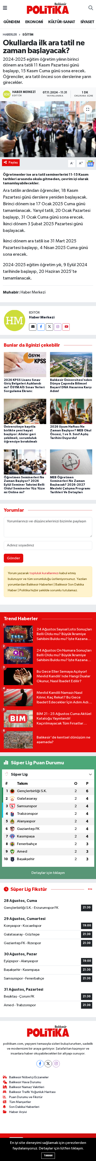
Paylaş (13, 162)
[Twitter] (49, 327)
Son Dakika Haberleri (24, 1107)
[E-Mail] (32, 327)
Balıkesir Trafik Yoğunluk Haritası (32, 1092)
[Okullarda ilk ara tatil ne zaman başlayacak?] (48, 129)
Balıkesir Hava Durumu (25, 1082)
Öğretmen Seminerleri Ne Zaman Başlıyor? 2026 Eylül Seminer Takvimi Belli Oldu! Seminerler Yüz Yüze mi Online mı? (24, 485)
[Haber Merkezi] (14, 320)
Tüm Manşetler (20, 1102)
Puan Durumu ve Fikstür (26, 1097)
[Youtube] (66, 327)
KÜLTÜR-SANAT (61, 22)
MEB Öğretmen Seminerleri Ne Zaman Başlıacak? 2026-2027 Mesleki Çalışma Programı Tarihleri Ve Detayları (70, 485)
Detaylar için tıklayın (48, 873)
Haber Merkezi (41, 317)
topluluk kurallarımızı (44, 573)
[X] (48, 1063)
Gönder (13, 558)
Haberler (10, 34)
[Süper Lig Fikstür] (90, 889)
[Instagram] (57, 327)
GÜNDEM (11, 22)
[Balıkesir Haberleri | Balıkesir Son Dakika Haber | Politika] (47, 8)
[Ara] (90, 8)
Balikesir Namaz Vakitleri (26, 1087)
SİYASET (87, 22)
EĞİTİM (28, 34)
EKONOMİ (34, 22)
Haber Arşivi (18, 1112)
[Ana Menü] (5, 8)
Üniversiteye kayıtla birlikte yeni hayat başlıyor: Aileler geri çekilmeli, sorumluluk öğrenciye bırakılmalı (20, 434)
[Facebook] (41, 327)
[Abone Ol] (90, 163)
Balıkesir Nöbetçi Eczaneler (29, 1077)
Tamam (48, 1155)
